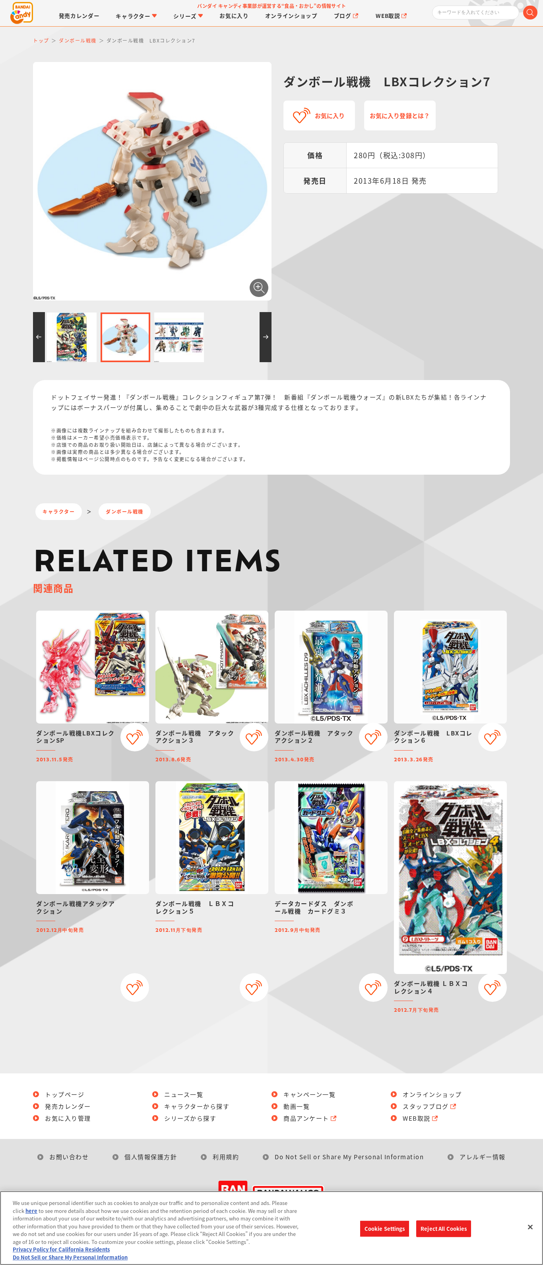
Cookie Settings (385, 1228)
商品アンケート (306, 1118)
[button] (39, 337)
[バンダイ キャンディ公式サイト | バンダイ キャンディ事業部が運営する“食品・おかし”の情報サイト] (21, 13)
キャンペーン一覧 (309, 1094)
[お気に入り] (134, 737)
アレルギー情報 (483, 1156)
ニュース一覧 (183, 1094)
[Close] (530, 1227)
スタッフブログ (426, 1106)
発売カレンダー (68, 1106)
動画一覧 (296, 1106)
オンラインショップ (432, 1094)
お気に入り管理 (68, 1118)
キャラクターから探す (196, 1106)
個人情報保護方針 (150, 1156)
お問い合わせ (69, 1156)
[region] (271, 1228)
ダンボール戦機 (125, 511)
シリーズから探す (190, 1118)
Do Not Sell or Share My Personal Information (349, 1156)
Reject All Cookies (444, 1228)
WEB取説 (417, 1118)
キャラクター (59, 511)
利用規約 (226, 1156)
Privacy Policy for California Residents (61, 1249)
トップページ (64, 1094)
